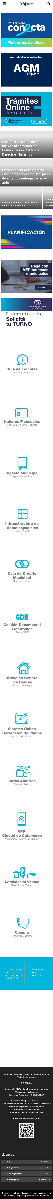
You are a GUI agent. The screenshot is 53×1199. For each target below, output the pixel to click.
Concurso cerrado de (14, 973)
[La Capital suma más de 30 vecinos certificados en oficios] (21, 200)
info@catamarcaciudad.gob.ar (26, 1118)
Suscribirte (44, 1179)
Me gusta (45, 1162)
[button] (49, 4)
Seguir (47, 1168)
